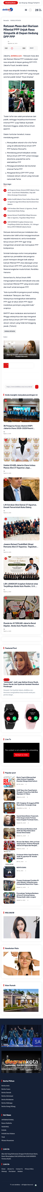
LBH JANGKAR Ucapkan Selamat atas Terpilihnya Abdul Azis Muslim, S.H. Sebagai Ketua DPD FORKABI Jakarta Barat (23, 224)
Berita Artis (6, 1086)
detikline (17, 1184)
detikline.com (16, 56)
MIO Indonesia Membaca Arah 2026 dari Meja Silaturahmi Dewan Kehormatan (27, 830)
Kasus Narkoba (7, 1123)
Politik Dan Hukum (8, 1133)
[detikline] (8, 11)
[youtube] (27, 1178)
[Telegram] (21, 365)
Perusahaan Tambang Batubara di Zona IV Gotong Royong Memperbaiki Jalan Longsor (27, 895)
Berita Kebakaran (8, 1099)
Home (3, 1169)
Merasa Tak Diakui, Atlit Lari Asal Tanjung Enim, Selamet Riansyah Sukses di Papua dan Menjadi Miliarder (28, 843)
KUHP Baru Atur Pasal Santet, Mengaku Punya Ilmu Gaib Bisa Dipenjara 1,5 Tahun (27, 792)
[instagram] (21, 1178)
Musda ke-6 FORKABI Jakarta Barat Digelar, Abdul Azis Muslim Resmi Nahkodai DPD (20, 624)
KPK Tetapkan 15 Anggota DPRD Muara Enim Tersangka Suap (28, 804)
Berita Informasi (7, 1096)
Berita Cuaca (6, 1089)
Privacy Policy (29, 1169)
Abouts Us (10, 1169)
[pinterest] (31, 365)
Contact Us (19, 1169)
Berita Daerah (6, 1092)
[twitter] (18, 1178)
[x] (16, 365)
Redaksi (20, 1171)
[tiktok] (24, 1178)
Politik (4, 1130)
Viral (3, 1137)
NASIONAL (5, 1127)
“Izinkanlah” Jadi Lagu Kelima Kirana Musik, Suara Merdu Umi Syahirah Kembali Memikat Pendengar (21, 684)
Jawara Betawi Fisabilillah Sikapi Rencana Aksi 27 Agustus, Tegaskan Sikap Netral (22, 216)
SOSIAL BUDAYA (15, 20)
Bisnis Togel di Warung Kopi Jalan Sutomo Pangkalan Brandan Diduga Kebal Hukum (27, 779)
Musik (6, 679)
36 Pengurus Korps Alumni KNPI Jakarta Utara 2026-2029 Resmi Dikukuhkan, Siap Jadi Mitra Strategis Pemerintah (23, 192)
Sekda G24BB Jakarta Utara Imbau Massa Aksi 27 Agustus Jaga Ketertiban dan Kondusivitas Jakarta (23, 201)
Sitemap (4, 1171)
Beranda (6, 20)
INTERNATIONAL (8, 1120)
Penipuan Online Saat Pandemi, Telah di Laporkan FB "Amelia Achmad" (27, 856)
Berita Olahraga (7, 1103)
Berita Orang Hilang (8, 1106)
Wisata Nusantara (8, 1140)
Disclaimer (12, 1171)
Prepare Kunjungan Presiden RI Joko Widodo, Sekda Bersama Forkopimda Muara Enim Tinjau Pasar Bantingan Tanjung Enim (28, 882)
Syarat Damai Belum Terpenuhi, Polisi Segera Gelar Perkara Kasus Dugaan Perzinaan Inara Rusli (27, 818)
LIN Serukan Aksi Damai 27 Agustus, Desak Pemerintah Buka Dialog (22, 210)
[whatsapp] (26, 365)
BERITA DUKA (21, 867)
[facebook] (11, 365)
